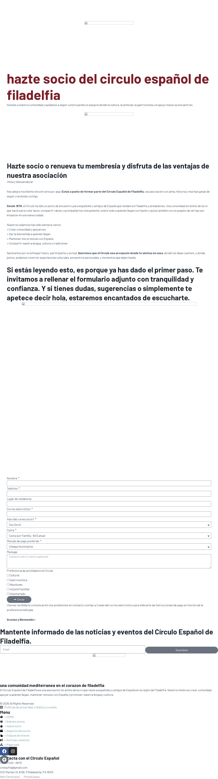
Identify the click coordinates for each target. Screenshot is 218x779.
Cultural (14, 575)
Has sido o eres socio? (21, 519)
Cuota (11, 530)
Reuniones (16, 584)
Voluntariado (17, 593)
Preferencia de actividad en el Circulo (30, 570)
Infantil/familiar (20, 589)
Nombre (12, 478)
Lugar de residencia (19, 498)
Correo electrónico (19, 509)
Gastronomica (18, 580)
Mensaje (12, 552)
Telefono (12, 488)
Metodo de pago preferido (23, 541)
